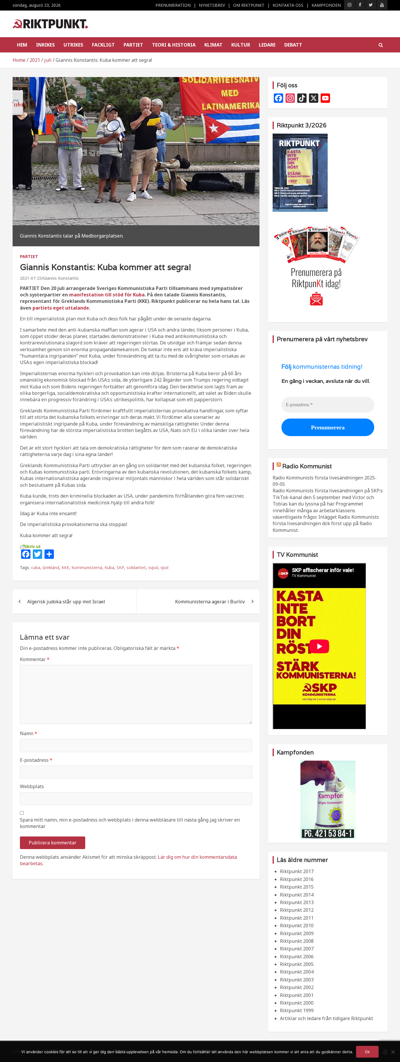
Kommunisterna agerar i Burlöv (210, 601)
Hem (22, 45)
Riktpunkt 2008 (297, 941)
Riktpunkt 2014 (297, 895)
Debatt (293, 45)
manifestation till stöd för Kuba (107, 294)
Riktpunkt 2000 (297, 1003)
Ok (367, 1051)
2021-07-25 (31, 278)
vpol (164, 567)
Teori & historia (174, 45)
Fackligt (103, 45)
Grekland (50, 567)
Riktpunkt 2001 (297, 995)
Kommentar (34, 659)
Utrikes (73, 45)
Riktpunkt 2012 (297, 910)
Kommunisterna (86, 567)
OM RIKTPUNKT (248, 5)
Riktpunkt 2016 (297, 879)
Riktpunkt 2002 (297, 987)
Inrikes (45, 45)
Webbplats (32, 786)
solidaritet (136, 567)
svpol (153, 567)
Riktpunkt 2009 (297, 933)
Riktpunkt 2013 (297, 902)
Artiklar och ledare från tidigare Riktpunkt (326, 1018)
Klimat (213, 45)
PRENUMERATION (173, 5)
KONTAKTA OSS (288, 5)
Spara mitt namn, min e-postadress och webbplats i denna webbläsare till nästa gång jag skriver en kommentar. (130, 823)
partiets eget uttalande (61, 308)
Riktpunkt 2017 (297, 871)
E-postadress (36, 760)
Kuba (109, 567)
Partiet (133, 45)
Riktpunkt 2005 (297, 964)
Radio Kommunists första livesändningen (318, 477)
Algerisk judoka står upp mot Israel (66, 601)
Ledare (267, 45)
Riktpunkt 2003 (297, 979)
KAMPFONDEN (326, 5)
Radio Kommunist (307, 466)
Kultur (240, 45)
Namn (28, 733)
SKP (120, 567)
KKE (65, 567)
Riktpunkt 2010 (297, 925)
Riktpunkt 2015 (297, 887)
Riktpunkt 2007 (297, 948)
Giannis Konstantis (61, 278)
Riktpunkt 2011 (297, 918)
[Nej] (393, 1052)
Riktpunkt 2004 (297, 972)
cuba (35, 567)
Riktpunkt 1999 (297, 1010)
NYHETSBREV (212, 5)
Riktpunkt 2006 (297, 956)
